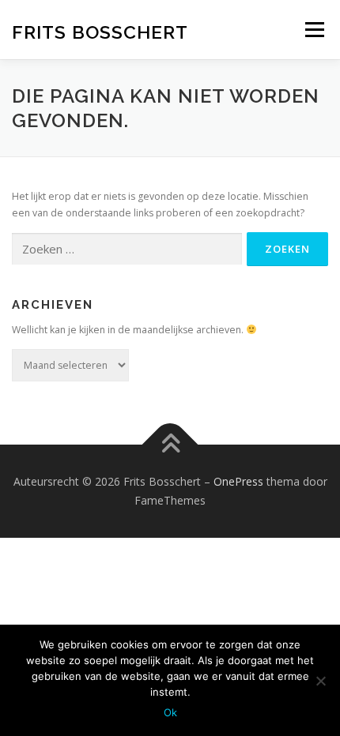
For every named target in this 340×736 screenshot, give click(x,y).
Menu (313, 29)
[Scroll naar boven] (170, 445)
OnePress (238, 481)
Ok (170, 712)
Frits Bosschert (100, 31)
